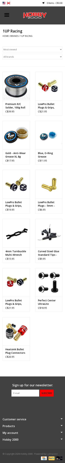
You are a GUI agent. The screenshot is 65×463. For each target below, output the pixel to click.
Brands (14, 36)
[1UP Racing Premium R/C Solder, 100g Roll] (16, 86)
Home (6, 36)
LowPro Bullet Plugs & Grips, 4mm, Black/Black (16, 204)
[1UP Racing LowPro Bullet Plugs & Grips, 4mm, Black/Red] (16, 282)
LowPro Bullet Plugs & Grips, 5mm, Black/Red (47, 105)
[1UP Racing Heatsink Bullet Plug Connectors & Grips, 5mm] (16, 331)
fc (8, 3)
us (4, 3)
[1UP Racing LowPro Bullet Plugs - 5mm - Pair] (49, 184)
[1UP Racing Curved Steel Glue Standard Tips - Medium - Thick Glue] (49, 233)
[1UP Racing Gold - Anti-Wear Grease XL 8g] (16, 135)
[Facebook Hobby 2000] (32, 403)
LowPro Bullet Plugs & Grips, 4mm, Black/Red (15, 302)
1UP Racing (26, 36)
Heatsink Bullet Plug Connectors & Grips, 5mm (15, 351)
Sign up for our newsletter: (32, 385)
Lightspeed (52, 453)
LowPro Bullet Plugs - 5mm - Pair (46, 204)
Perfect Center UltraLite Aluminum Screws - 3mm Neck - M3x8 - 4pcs (48, 302)
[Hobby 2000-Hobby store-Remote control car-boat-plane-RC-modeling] (39, 15)
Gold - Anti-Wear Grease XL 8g (15, 154)
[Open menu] (7, 14)
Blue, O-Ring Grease (45, 154)
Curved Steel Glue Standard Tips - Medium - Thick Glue (48, 253)
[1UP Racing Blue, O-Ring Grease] (49, 135)
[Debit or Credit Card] (58, 458)
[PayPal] (51, 458)
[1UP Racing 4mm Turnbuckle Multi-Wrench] (16, 233)
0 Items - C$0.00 (54, 3)
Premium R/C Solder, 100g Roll (15, 105)
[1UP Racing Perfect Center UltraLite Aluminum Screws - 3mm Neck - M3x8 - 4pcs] (49, 282)
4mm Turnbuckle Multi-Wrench (15, 253)
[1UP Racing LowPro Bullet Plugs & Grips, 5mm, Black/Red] (49, 86)
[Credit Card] (43, 458)
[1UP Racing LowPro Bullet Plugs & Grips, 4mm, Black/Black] (16, 184)
